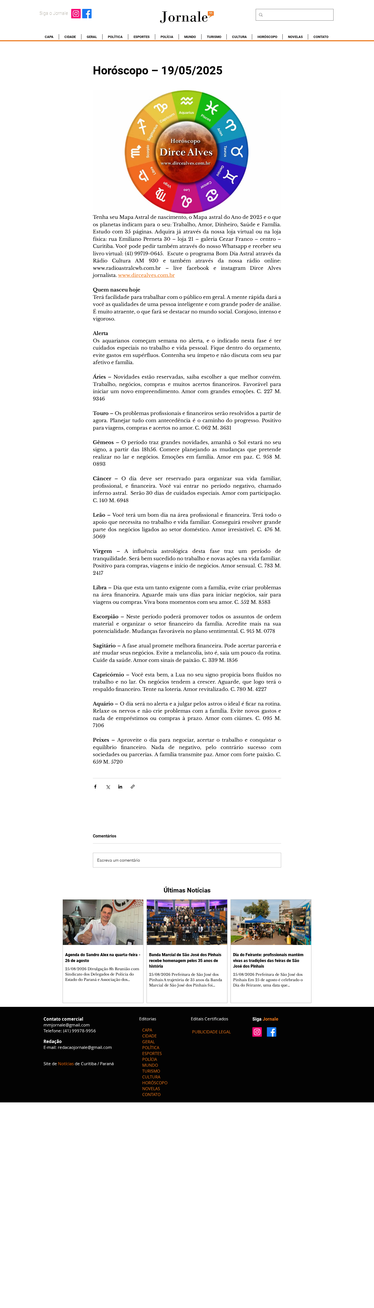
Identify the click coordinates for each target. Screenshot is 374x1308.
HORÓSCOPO (154, 1083)
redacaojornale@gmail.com (85, 1047)
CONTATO (151, 1094)
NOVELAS (151, 1088)
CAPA (147, 1030)
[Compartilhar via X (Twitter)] (107, 786)
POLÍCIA (149, 1059)
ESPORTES (152, 1053)
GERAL (148, 1042)
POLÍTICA (150, 1047)
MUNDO (150, 1065)
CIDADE (149, 1036)
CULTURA (151, 1077)
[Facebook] (87, 13)
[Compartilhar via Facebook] (95, 786)
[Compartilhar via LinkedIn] (120, 786)
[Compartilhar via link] (132, 786)
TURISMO (151, 1071)
